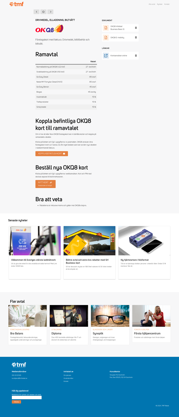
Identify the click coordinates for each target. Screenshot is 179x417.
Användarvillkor (68, 378)
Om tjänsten (67, 375)
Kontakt (166, 4)
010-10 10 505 (16, 375)
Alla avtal (152, 4)
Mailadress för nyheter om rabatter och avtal (26, 394)
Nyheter (160, 4)
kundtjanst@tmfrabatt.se (19, 378)
